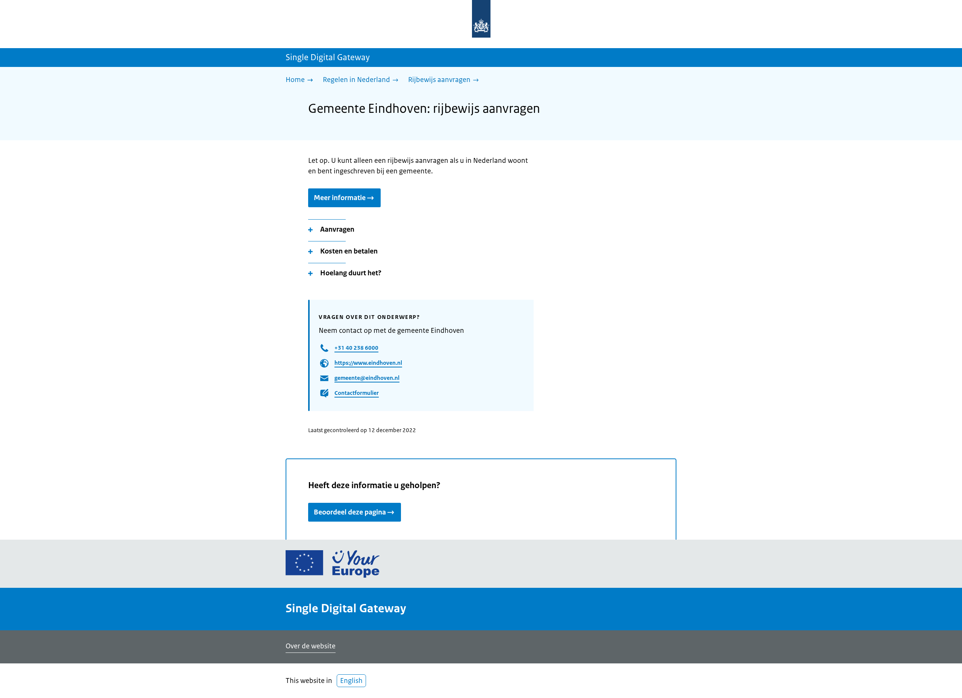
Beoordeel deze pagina (350, 512)
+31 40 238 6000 (356, 347)
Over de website (311, 646)
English (351, 680)
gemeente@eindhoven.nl (366, 377)
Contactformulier (356, 392)
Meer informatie (340, 197)
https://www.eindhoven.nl (368, 362)
